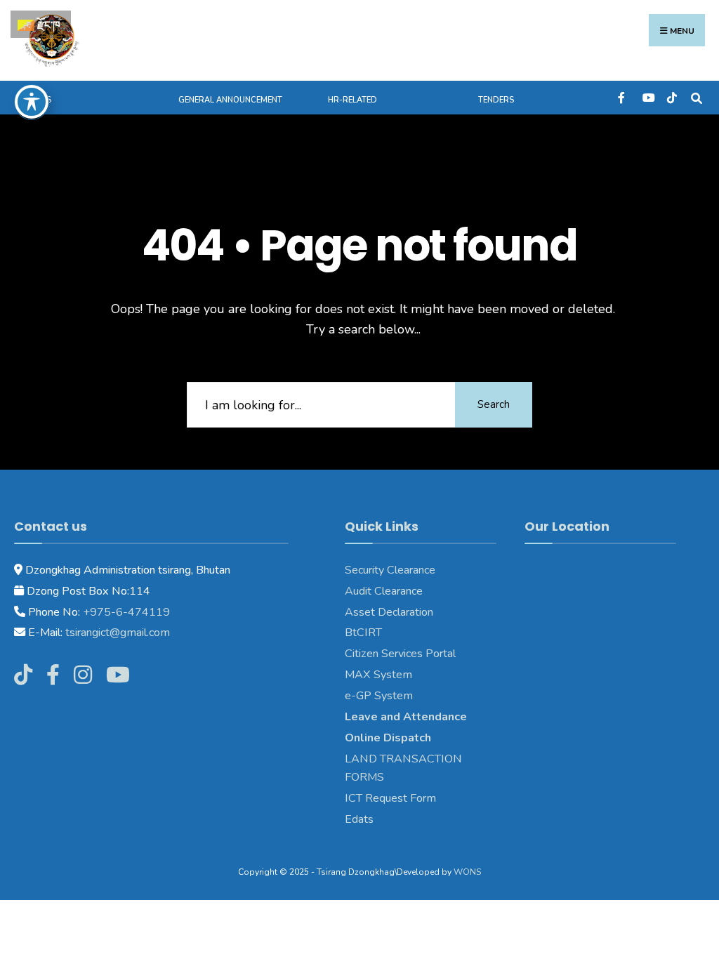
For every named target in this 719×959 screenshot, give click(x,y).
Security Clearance (390, 570)
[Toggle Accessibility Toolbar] (31, 102)
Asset (360, 612)
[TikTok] (671, 97)
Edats (359, 819)
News (39, 100)
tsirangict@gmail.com (116, 632)
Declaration (404, 612)
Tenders (496, 100)
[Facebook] (622, 97)
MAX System (378, 674)
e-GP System (379, 695)
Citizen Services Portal (400, 653)
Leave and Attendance (407, 717)
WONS (467, 872)
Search (493, 404)
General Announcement (230, 100)
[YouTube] (647, 97)
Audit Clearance (384, 591)
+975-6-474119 (125, 612)
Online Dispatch (388, 738)
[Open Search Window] (696, 97)
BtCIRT (363, 632)
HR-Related (352, 100)
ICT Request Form (390, 798)
